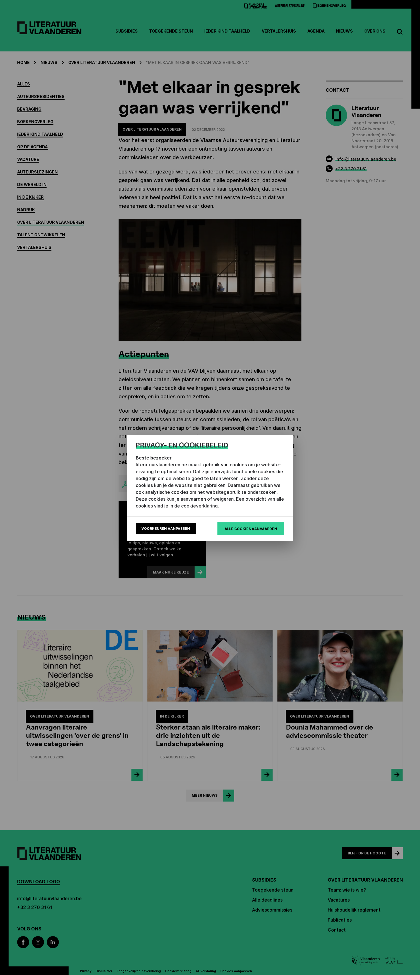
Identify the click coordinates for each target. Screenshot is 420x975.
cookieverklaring (199, 506)
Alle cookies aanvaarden (251, 529)
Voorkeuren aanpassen (165, 528)
